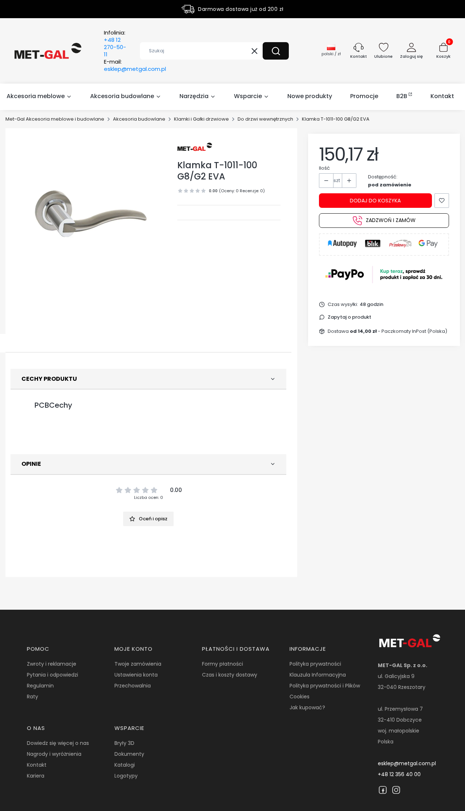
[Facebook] (383, 790)
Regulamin (40, 685)
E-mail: (135, 65)
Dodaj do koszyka (375, 200)
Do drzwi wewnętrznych (265, 119)
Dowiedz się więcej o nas (58, 743)
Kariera (35, 775)
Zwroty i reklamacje (51, 663)
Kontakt (36, 764)
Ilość (324, 168)
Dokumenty (129, 754)
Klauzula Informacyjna (318, 674)
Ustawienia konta (136, 674)
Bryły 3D (124, 743)
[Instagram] (396, 790)
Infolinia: (115, 43)
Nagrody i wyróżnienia (54, 754)
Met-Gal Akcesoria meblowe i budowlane (54, 119)
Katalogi (124, 764)
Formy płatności (222, 663)
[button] (276, 51)
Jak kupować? (307, 707)
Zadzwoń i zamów (391, 220)
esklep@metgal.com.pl (407, 763)
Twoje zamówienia (137, 663)
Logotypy (126, 775)
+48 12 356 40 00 (399, 774)
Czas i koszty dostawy (229, 674)
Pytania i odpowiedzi (52, 674)
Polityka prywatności (315, 663)
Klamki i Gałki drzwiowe (201, 119)
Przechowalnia (132, 685)
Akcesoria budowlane (139, 119)
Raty (32, 696)
